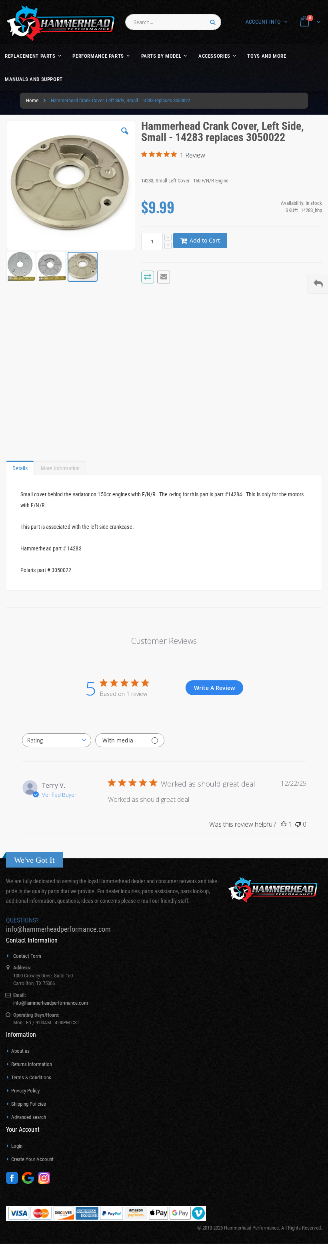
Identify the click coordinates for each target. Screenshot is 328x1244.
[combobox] (173, 22)
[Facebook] (14, 1182)
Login (16, 1146)
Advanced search (28, 1117)
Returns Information (31, 1064)
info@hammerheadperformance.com (58, 929)
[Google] (30, 1182)
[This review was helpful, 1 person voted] (283, 824)
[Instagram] (46, 1182)
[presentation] (20, 466)
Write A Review (214, 688)
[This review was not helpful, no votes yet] (298, 824)
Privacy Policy (25, 1091)
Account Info (263, 21)
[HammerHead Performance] (61, 23)
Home (32, 100)
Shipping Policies (28, 1104)
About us (20, 1051)
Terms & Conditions (31, 1077)
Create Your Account (32, 1159)
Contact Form (27, 956)
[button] (125, 137)
